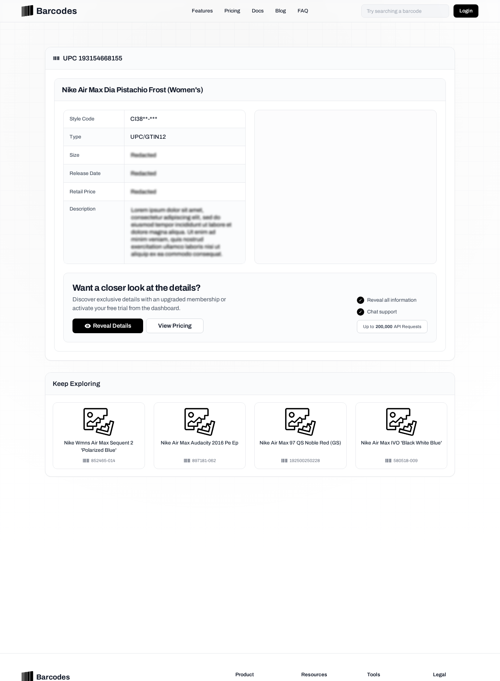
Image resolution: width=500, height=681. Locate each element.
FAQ (303, 11)
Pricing (232, 11)
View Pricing (174, 326)
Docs (258, 11)
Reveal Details (112, 326)
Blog (280, 11)
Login (466, 11)
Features (202, 11)
